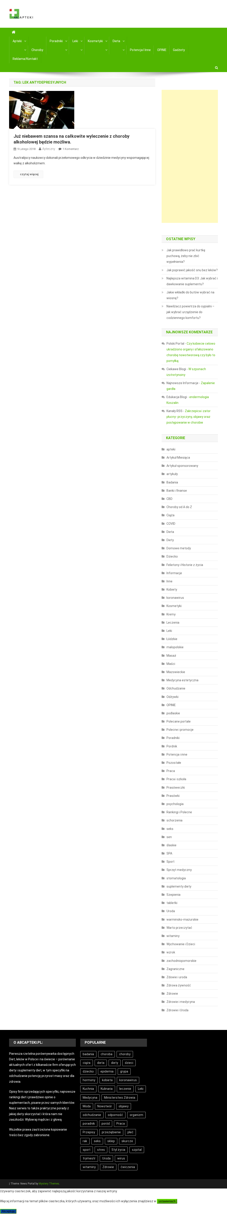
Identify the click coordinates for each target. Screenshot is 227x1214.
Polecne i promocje (180, 729)
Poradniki (56, 41)
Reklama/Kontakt (25, 59)
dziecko (88, 1071)
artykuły (172, 474)
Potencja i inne (140, 50)
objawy (124, 1106)
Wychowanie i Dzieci (180, 944)
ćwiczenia (128, 1167)
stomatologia (176, 878)
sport (86, 1149)
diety (114, 1063)
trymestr (89, 1158)
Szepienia (173, 894)
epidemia (107, 1071)
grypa (124, 1071)
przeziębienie (111, 1132)
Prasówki (173, 796)
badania (88, 1054)
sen (169, 837)
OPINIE (161, 50)
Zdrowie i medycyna (180, 1002)
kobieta (107, 1080)
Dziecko (172, 556)
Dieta (116, 41)
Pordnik (171, 746)
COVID (170, 523)
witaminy (173, 936)
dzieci (129, 1063)
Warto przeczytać (179, 927)
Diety (170, 540)
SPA (169, 853)
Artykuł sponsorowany (182, 466)
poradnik (89, 1123)
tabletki (171, 903)
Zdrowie (172, 993)
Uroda (170, 911)
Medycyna (90, 1097)
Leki (75, 41)
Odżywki (172, 697)
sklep (111, 1141)
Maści (170, 664)
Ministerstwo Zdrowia (119, 1097)
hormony (89, 1080)
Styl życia (118, 1149)
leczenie (125, 1088)
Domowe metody (178, 548)
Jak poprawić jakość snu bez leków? (192, 270)
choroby (125, 1054)
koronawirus (175, 597)
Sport (170, 861)
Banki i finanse (176, 490)
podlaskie (173, 713)
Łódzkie (171, 639)
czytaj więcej (29, 174)
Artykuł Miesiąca (178, 457)
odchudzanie (92, 1115)
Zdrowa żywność (178, 985)
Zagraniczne (175, 969)
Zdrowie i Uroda (177, 1010)
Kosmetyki (95, 41)
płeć (130, 1132)
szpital (137, 1149)
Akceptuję (8, 1211)
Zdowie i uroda (176, 977)
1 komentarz (71, 149)
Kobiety (171, 589)
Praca (170, 771)
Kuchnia (88, 1088)
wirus (121, 1158)
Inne (169, 581)
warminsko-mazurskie (182, 919)
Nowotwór (104, 1106)
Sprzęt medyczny (179, 870)
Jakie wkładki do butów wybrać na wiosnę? (190, 295)
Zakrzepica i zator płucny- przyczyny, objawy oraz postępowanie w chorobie (188, 416)
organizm (136, 1115)
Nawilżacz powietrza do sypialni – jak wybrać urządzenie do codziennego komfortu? (190, 312)
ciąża (86, 1063)
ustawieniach (167, 1201)
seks (169, 829)
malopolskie (175, 647)
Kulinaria (107, 1088)
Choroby (37, 50)
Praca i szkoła (176, 779)
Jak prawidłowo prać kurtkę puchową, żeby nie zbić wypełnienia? (185, 255)
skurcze (127, 1141)
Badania (172, 482)
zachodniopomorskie (181, 961)
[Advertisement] (190, 156)
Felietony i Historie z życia (184, 565)
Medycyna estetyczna (182, 680)
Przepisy (89, 1132)
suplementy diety (178, 886)
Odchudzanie (175, 688)
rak (85, 1141)
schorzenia (174, 820)
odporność (115, 1115)
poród (106, 1123)
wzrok (170, 952)
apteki (170, 449)
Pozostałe (173, 762)
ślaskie (171, 845)
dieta (100, 1063)
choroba (106, 1054)
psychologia (175, 804)
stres (101, 1149)
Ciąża (170, 515)
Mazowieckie (175, 672)
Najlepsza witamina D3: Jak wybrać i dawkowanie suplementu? (192, 281)
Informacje (174, 573)
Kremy (171, 614)
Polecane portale (178, 721)
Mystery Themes (49, 1183)
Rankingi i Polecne (179, 812)
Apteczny (48, 149)
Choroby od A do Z (179, 507)
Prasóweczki (175, 787)
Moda (87, 1106)
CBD (169, 499)
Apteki (17, 41)
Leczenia (172, 622)
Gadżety (179, 50)
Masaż (171, 655)
